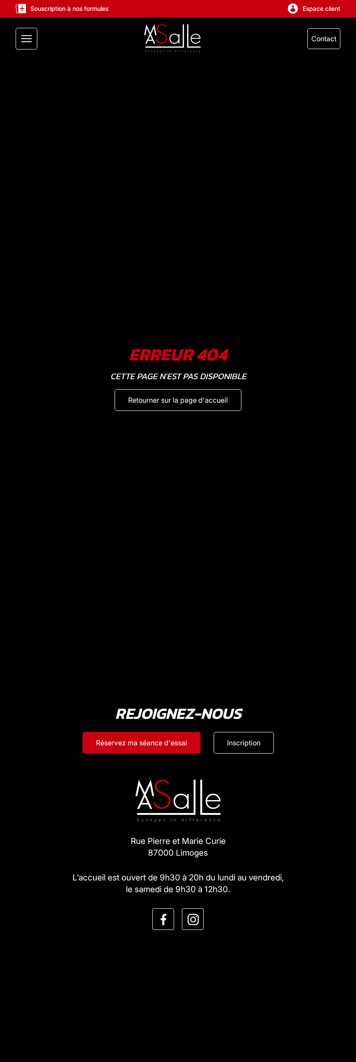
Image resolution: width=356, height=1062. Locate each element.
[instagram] (193, 919)
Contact (323, 38)
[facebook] (164, 919)
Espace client (321, 8)
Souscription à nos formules (69, 8)
